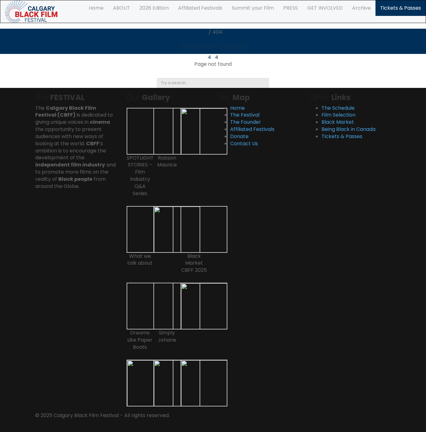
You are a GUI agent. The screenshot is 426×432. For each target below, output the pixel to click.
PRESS (290, 8)
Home (96, 8)
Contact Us (244, 143)
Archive (361, 8)
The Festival (244, 114)
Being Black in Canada (348, 129)
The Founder (245, 122)
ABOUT (121, 8)
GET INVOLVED (325, 8)
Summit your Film (253, 8)
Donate (239, 136)
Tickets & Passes (400, 8)
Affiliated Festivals (200, 8)
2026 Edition (154, 8)
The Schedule (338, 108)
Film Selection (339, 114)
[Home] (31, 11)
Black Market (338, 122)
